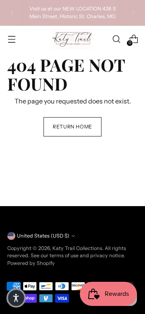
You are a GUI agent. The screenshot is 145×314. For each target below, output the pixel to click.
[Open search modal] (116, 39)
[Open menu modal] (11, 39)
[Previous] (12, 13)
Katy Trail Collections (77, 248)
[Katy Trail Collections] (72, 39)
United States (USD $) (43, 236)
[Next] (133, 13)
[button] (16, 298)
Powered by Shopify (31, 263)
